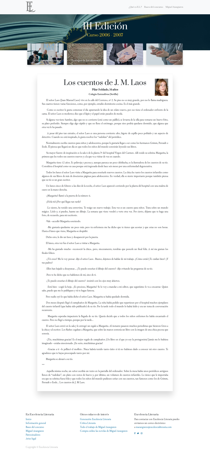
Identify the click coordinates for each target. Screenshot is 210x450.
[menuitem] (135, 7)
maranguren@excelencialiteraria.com (154, 427)
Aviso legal (31, 438)
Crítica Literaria (88, 423)
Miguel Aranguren (35, 430)
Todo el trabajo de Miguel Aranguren (98, 427)
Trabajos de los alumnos (86, 60)
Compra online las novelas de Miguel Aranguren (104, 430)
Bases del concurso (35, 427)
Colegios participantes (47, 60)
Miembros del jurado (127, 60)
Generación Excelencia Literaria (95, 419)
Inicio (28, 419)
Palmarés (174, 60)
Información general (36, 423)
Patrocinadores (33, 434)
